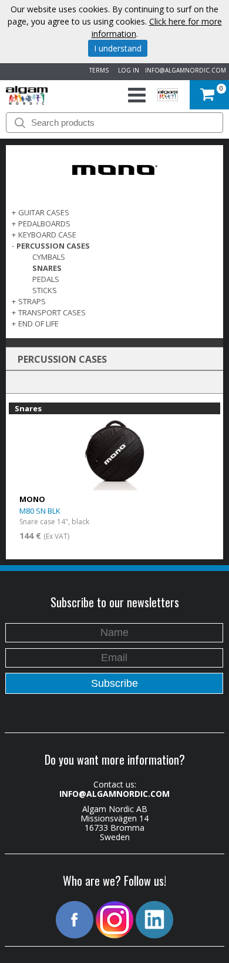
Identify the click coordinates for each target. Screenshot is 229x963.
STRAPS (32, 301)
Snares (47, 268)
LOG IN (126, 70)
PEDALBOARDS (44, 223)
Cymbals (48, 257)
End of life (38, 323)
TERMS (97, 70)
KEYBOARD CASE (47, 234)
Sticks (44, 290)
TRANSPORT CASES (52, 312)
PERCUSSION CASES (53, 245)
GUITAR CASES (43, 212)
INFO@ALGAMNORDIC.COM (185, 70)
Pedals (45, 279)
